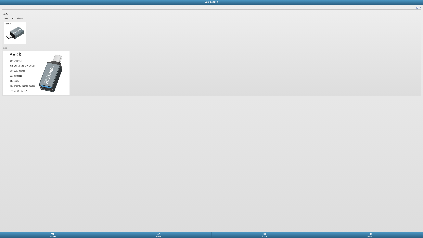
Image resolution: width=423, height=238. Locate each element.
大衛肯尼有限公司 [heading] (211, 2)
